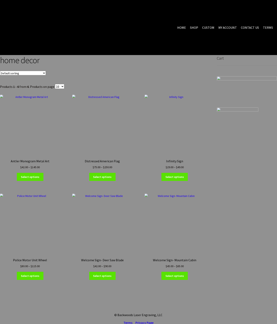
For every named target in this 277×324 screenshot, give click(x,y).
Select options (30, 177)
